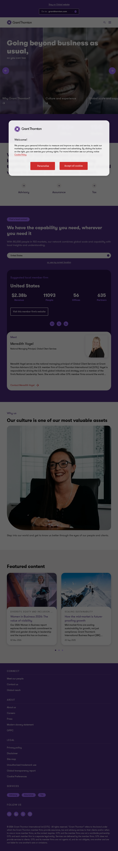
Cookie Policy (20, 154)
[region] (59, 148)
